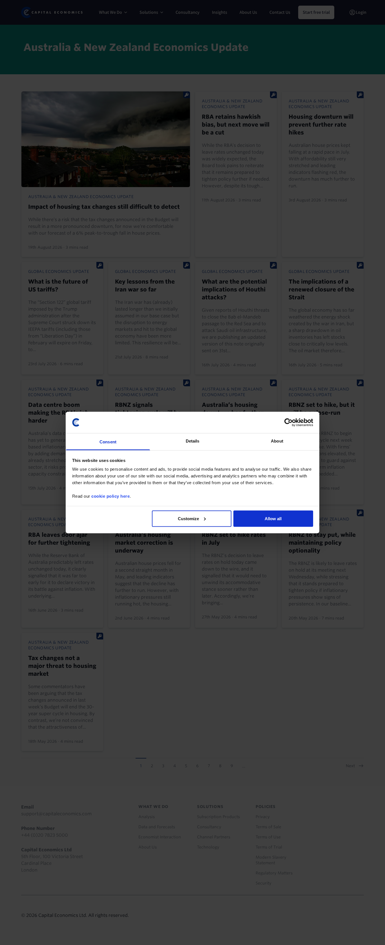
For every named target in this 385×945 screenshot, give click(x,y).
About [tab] (277, 441)
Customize (188, 518)
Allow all (273, 518)
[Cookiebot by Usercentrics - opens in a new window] (288, 422)
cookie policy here (110, 496)
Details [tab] (193, 441)
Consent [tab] (107, 441)
